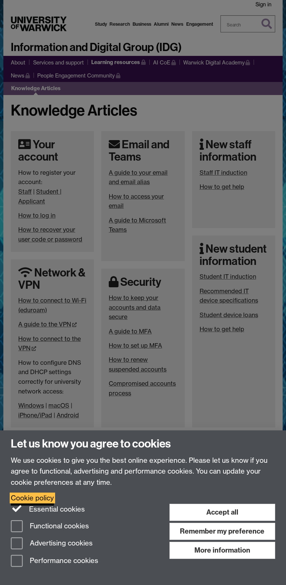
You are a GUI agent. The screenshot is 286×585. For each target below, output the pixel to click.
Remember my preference (222, 531)
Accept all (222, 512)
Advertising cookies (60, 543)
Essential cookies (56, 509)
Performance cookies (63, 561)
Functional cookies (58, 526)
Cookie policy (32, 498)
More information (222, 550)
